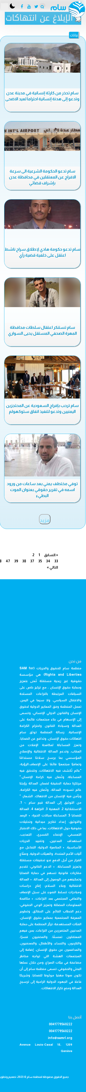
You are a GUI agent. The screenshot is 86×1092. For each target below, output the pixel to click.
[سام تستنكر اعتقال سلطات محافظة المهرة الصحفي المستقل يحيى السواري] (42, 292)
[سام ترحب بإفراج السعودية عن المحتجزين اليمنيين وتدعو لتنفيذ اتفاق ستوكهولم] (42, 377)
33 (56, 561)
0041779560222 (60, 1024)
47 (8, 561)
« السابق (51, 555)
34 (48, 561)
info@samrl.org (60, 1038)
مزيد (45, 520)
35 (40, 561)
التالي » (52, 567)
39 (16, 561)
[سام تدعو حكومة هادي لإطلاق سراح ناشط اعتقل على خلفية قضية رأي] (42, 214)
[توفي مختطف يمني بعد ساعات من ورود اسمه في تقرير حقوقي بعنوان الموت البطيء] (42, 455)
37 (32, 561)
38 (24, 561)
